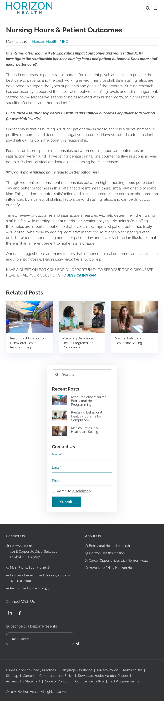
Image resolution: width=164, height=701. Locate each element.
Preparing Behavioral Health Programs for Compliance (78, 342)
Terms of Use (132, 670)
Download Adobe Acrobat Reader (103, 676)
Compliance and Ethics (56, 676)
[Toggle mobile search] (148, 8)
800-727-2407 (55, 575)
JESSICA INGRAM (81, 275)
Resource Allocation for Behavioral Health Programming (27, 342)
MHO (64, 41)
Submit (66, 502)
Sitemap (12, 676)
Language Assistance (76, 670)
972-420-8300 (20, 581)
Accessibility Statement (23, 681)
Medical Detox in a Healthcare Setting (128, 340)
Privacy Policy (107, 670)
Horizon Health (44, 41)
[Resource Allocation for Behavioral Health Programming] (29, 303)
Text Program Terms (124, 681)
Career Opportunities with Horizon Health (119, 560)
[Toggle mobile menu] (156, 8)
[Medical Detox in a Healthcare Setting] (134, 303)
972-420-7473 (39, 588)
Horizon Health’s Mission (107, 553)
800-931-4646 (39, 567)
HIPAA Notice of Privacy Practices (31, 670)
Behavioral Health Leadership (110, 546)
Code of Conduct (57, 681)
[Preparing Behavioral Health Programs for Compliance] (82, 303)
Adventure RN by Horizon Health (113, 568)
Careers (29, 676)
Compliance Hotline (89, 681)
